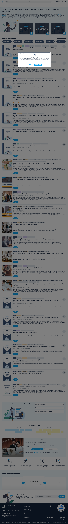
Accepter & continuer (38, 64)
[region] (34, 59)
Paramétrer (30, 64)
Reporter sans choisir (21, 53)
